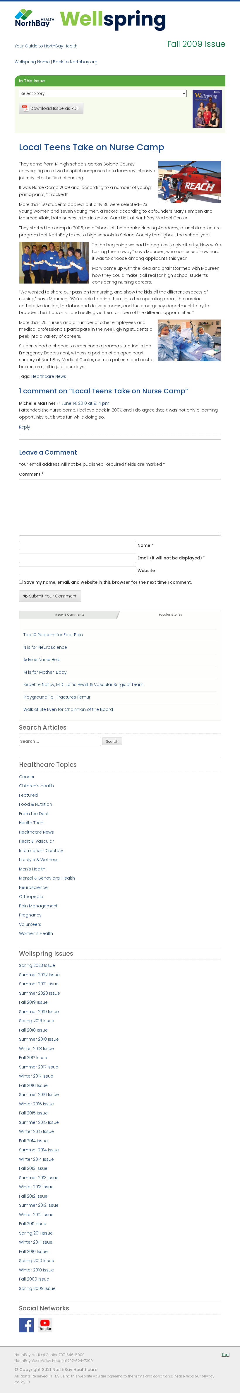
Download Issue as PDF (54, 108)
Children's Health (36, 786)
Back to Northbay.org (75, 62)
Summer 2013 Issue (39, 1178)
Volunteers (30, 924)
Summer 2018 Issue (39, 1039)
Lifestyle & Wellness (39, 860)
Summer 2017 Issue (38, 1067)
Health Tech (31, 823)
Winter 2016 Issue (36, 1104)
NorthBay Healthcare (35, 20)
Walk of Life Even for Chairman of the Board (68, 709)
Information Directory (41, 850)
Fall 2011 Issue (32, 1224)
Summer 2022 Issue (39, 975)
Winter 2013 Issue (36, 1187)
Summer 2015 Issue (39, 1122)
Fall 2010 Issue (33, 1251)
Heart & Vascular (36, 841)
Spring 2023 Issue (37, 965)
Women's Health (36, 933)
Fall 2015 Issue (33, 1113)
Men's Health (32, 869)
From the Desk (34, 814)
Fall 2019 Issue (33, 1002)
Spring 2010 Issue (36, 1261)
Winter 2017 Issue (36, 1076)
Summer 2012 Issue (39, 1205)
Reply (24, 427)
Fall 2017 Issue (33, 1058)
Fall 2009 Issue (34, 1279)
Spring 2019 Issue (36, 1021)
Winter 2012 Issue (36, 1215)
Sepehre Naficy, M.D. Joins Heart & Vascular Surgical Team (83, 684)
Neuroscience (33, 887)
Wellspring (112, 20)
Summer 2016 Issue (39, 1094)
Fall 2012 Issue (33, 1196)
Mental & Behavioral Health (47, 878)
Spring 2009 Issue (37, 1288)
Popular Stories (170, 615)
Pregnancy (30, 915)
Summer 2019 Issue (39, 1012)
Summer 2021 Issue (39, 984)
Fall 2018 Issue (33, 1030)
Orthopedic (31, 896)
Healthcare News (48, 376)
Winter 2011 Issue (35, 1242)
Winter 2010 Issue (36, 1270)
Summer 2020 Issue (39, 993)
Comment (31, 474)
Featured (28, 795)
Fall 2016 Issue (33, 1085)
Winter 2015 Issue (36, 1131)
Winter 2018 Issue (36, 1048)
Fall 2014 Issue (33, 1141)
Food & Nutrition (35, 804)
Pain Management (38, 906)
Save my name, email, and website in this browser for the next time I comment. (108, 582)
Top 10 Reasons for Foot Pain (53, 635)
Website (146, 570)
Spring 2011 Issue (36, 1233)
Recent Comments (69, 615)
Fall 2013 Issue (33, 1168)
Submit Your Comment (53, 596)
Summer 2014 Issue (39, 1150)
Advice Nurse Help (42, 660)
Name (144, 545)
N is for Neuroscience (45, 647)
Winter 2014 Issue (36, 1159)
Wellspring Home (32, 62)
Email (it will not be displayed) (170, 558)
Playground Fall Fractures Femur (56, 697)
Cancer (27, 777)
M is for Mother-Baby (45, 672)
